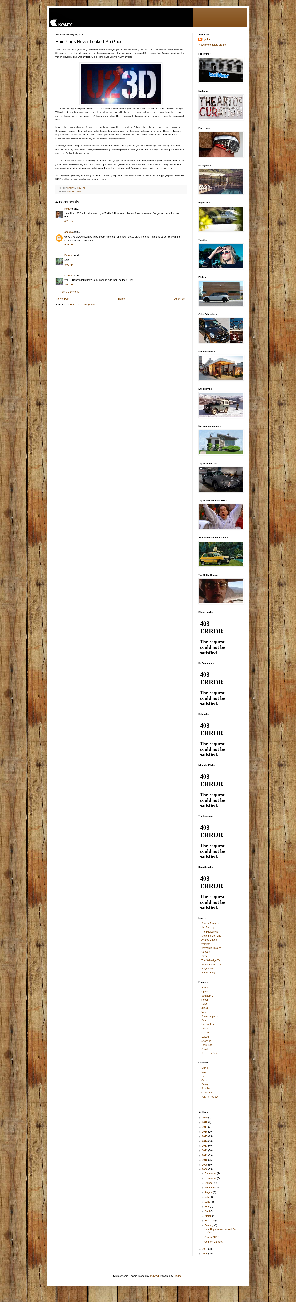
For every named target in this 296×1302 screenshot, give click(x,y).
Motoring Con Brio (211, 935)
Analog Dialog (209, 939)
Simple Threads (210, 923)
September (211, 1187)
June (208, 1201)
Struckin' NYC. (212, 1237)
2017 (205, 1127)
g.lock (204, 1008)
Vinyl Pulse (207, 968)
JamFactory (207, 927)
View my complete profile (212, 44)
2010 (205, 1160)
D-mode (205, 1032)
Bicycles (205, 1088)
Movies (205, 1072)
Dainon (205, 1020)
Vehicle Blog (208, 972)
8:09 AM (68, 284)
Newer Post (62, 298)
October (209, 1183)
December (211, 1173)
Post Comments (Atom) (82, 304)
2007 (205, 1249)
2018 (205, 1122)
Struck (204, 987)
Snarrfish (206, 1041)
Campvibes (207, 1092)
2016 (205, 1131)
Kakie (204, 1003)
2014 (205, 1141)
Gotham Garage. (213, 1241)
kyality (206, 39)
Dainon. (68, 255)
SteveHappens (209, 1016)
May (207, 1206)
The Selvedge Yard (211, 960)
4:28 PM (68, 221)
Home (121, 298)
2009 (205, 1164)
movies (71, 191)
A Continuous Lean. (212, 964)
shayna (68, 232)
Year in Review (209, 1096)
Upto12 (205, 991)
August (209, 1192)
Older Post (179, 298)
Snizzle (205, 1049)
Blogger (178, 1276)
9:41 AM (68, 244)
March (208, 1216)
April (207, 1211)
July (207, 1197)
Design (205, 1084)
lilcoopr (205, 999)
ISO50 (204, 956)
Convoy (205, 952)
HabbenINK (207, 1024)
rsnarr (68, 208)
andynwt (154, 1276)
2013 (205, 1145)
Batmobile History (211, 948)
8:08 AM (68, 264)
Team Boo (206, 1045)
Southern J (207, 995)
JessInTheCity (209, 1053)
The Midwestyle (209, 931)
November (211, 1178)
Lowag (205, 1036)
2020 (205, 1117)
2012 (205, 1150)
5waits (204, 1012)
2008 (205, 1169)
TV (202, 1076)
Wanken (205, 944)
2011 (205, 1155)
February (210, 1220)
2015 (205, 1136)
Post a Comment (69, 291)
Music (204, 1067)
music (79, 191)
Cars (204, 1080)
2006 (205, 1253)
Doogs (205, 1028)
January (209, 1225)
